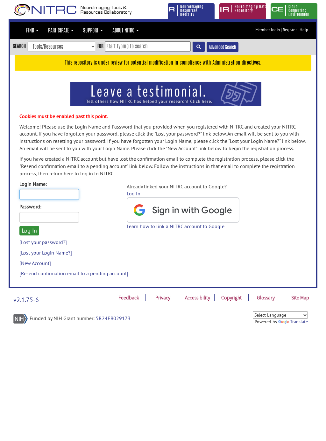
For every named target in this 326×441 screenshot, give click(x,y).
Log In (133, 193)
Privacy (162, 297)
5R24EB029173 (113, 318)
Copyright (231, 297)
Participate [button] (59, 30)
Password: (30, 206)
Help (304, 29)
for (100, 46)
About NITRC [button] (124, 30)
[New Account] (35, 263)
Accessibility (197, 297)
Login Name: (33, 184)
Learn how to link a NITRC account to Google (175, 226)
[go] (198, 46)
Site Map (300, 297)
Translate (299, 322)
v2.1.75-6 (26, 300)
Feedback (128, 297)
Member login (267, 29)
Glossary (266, 297)
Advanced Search (222, 47)
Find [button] (30, 30)
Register (290, 29)
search (19, 46)
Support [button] (91, 30)
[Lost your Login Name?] (45, 252)
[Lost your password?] (43, 242)
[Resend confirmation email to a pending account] (73, 273)
